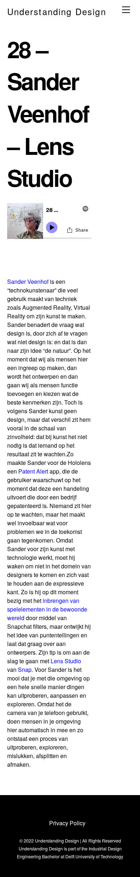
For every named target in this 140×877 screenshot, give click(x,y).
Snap (25, 669)
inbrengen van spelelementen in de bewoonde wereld (47, 609)
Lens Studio (66, 661)
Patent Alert (33, 471)
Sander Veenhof (27, 281)
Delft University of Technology (94, 856)
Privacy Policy (67, 823)
